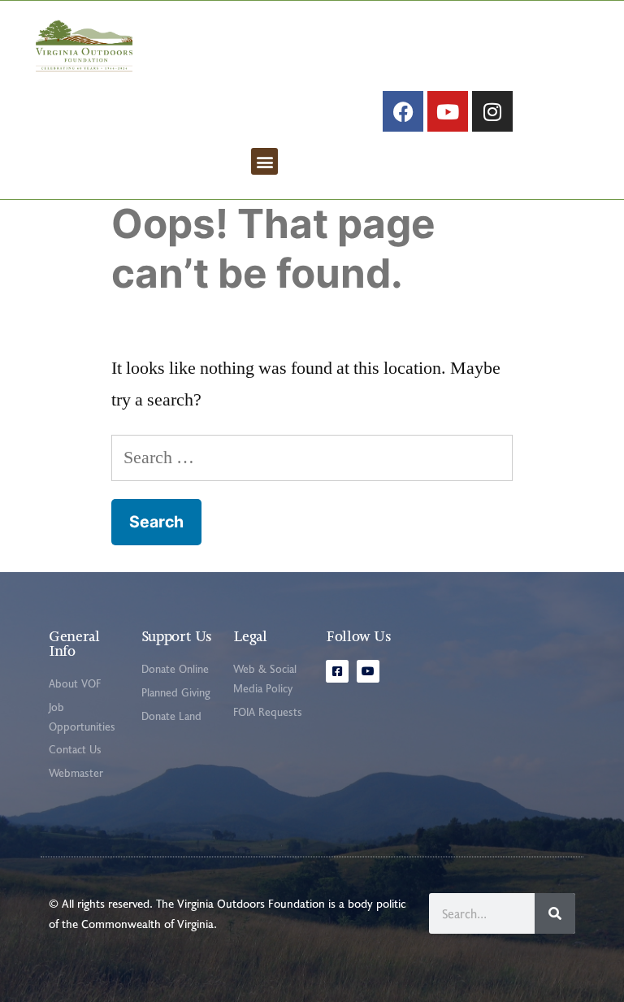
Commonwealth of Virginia (147, 923)
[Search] (555, 913)
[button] (264, 161)
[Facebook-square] (337, 671)
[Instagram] (492, 111)
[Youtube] (447, 111)
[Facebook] (403, 111)
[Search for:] (312, 457)
